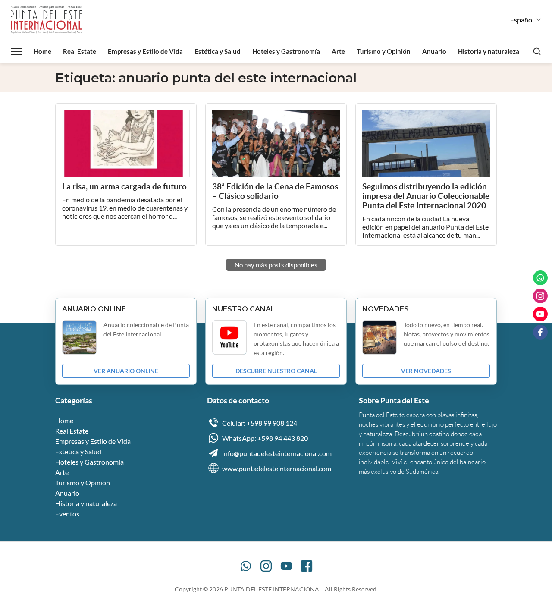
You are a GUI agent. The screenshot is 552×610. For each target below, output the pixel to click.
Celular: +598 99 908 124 (259, 423)
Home (42, 51)
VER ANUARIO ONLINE (126, 370)
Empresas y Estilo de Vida (145, 51)
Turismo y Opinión (384, 51)
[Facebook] (307, 566)
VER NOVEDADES (426, 370)
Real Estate (79, 51)
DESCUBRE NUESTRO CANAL (276, 370)
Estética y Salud (217, 51)
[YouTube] (286, 566)
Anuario (434, 51)
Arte (338, 51)
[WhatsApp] (246, 566)
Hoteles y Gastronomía (286, 51)
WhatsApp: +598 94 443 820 (265, 438)
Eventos (67, 513)
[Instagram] (266, 566)
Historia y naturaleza (488, 51)
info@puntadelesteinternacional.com (277, 453)
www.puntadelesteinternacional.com (276, 468)
